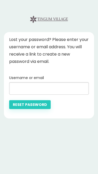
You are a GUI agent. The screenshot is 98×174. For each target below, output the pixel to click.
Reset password (30, 104)
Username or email (26, 77)
